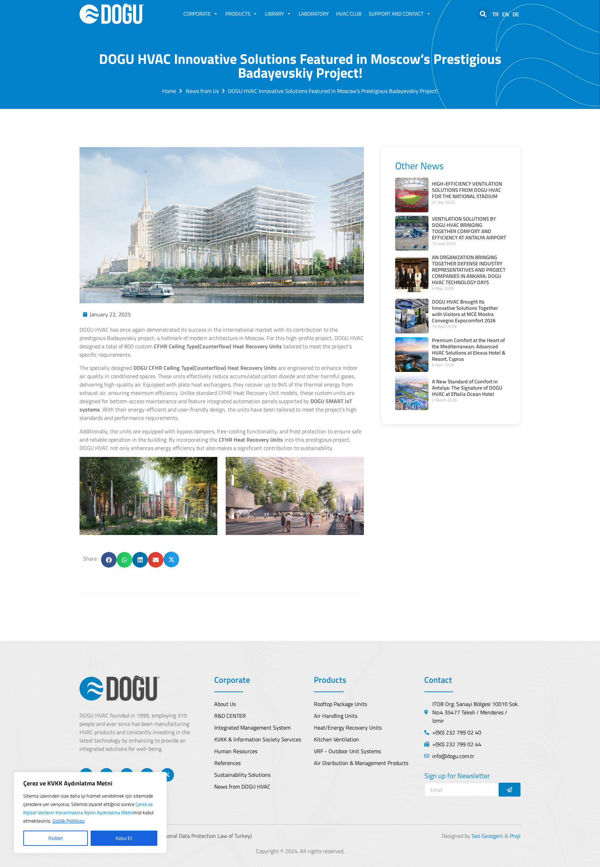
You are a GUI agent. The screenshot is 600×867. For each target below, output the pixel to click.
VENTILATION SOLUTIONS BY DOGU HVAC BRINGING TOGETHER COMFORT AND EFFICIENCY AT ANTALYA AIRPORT (469, 228)
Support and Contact (396, 14)
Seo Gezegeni (487, 836)
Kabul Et (124, 838)
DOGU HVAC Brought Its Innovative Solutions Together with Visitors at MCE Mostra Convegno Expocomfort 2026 (465, 311)
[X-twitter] (167, 774)
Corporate (197, 14)
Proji (515, 836)
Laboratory (314, 14)
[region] (90, 812)
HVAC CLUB (348, 14)
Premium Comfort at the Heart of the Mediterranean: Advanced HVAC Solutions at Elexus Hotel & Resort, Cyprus (468, 349)
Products (237, 14)
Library (274, 14)
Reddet (55, 838)
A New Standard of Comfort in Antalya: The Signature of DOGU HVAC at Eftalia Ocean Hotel (467, 387)
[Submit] (509, 790)
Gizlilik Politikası (68, 820)
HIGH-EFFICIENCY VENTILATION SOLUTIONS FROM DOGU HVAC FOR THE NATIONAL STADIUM (467, 190)
